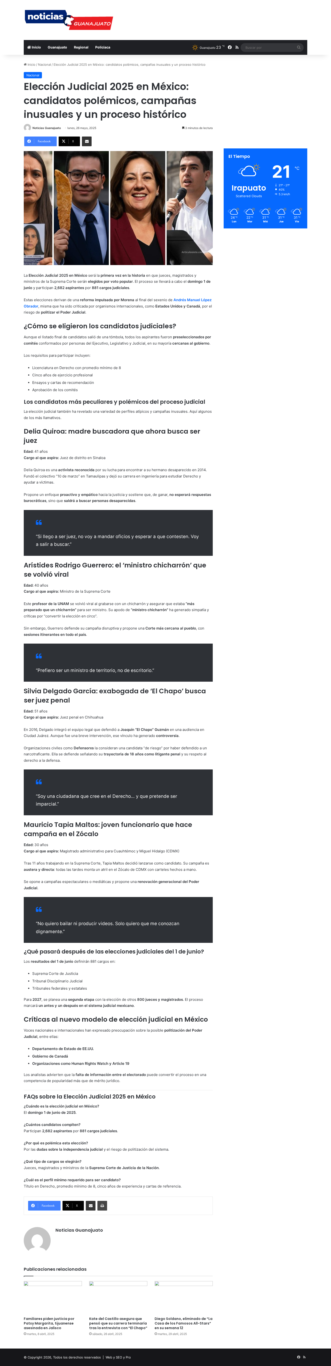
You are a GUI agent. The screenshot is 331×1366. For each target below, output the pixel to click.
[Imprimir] (102, 1206)
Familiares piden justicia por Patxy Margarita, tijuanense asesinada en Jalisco (49, 1323)
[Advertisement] (214, 16)
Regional (81, 47)
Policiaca (102, 47)
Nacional (44, 64)
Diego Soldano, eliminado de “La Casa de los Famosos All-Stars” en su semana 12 (184, 1323)
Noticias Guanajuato (46, 128)
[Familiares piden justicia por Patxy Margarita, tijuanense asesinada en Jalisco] (53, 1297)
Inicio (36, 47)
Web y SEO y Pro (118, 1357)
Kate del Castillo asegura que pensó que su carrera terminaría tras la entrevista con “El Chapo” (118, 1323)
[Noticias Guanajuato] (68, 20)
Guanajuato (57, 47)
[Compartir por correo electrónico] (87, 141)
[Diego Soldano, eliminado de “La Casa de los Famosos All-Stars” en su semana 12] (184, 1297)
